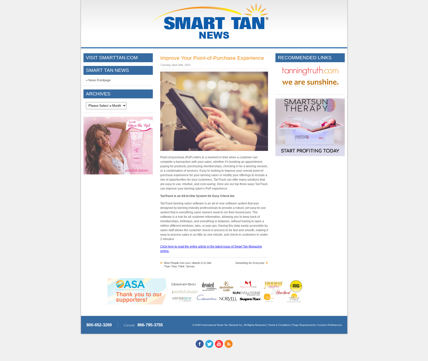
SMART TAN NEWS (107, 70)
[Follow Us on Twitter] (209, 347)
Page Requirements (304, 325)
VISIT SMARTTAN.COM (112, 57)
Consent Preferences (330, 325)
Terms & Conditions (279, 325)
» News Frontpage (98, 80)
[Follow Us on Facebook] (199, 347)
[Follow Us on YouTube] (218, 347)
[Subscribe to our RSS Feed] (228, 347)
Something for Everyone (249, 262)
